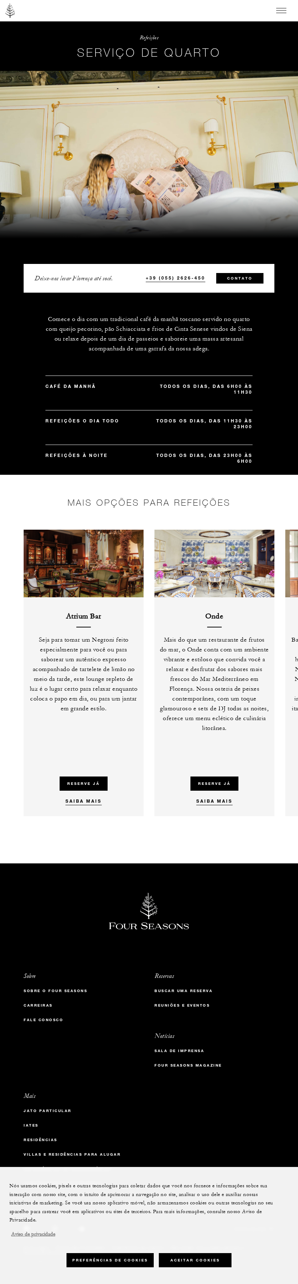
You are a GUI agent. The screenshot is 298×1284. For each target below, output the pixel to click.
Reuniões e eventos (182, 1005)
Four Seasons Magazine (188, 1065)
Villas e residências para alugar (72, 1154)
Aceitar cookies (195, 1260)
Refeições (149, 37)
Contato (240, 278)
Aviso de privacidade (33, 1234)
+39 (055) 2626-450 (175, 278)
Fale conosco (43, 1020)
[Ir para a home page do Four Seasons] (10, 10)
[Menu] (281, 10)
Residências (40, 1139)
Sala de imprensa (179, 1050)
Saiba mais (83, 801)
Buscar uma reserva (183, 990)
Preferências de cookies (110, 1260)
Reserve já (83, 783)
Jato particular (48, 1110)
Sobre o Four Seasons (55, 990)
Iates (31, 1125)
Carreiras (38, 1005)
